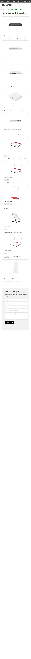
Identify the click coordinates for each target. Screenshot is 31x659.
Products (8, 9)
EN (22, 1)
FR (24, 1)
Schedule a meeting (6, 1)
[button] (29, 5)
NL (29, 1)
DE (26, 1)
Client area (16, 1)
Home (2, 9)
